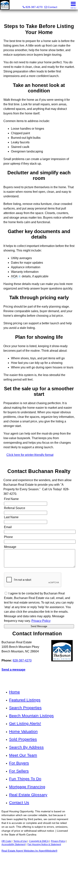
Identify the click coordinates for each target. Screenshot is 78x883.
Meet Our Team (23, 755)
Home (14, 692)
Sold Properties (23, 739)
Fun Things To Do (25, 779)
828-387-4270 (22, 660)
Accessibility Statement (13, 844)
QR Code (6, 841)
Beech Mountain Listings (31, 715)
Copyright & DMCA (39, 841)
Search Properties (25, 707)
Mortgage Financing (27, 787)
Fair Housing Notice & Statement (44, 844)
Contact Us (19, 802)
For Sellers (19, 771)
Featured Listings (25, 700)
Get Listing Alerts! (25, 723)
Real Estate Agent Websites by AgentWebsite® (29, 850)
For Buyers (19, 763)
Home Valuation (23, 731)
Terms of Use (20, 841)
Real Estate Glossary (28, 795)
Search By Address (26, 747)
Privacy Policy (58, 841)
